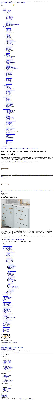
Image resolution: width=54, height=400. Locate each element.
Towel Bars (8, 93)
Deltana (7, 115)
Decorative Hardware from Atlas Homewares (14, 239)
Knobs (7, 13)
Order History (6, 376)
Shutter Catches (9, 72)
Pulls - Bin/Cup (9, 18)
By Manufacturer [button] (6, 109)
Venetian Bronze (11, 288)
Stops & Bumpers (9, 51)
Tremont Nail (8, 144)
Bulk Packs (8, 29)
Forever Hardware (9, 117)
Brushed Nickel (11, 265)
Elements (8, 116)
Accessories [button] (5, 97)
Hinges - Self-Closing (10, 44)
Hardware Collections (10, 252)
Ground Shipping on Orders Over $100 (10, 2)
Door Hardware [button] (6, 55)
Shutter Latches (9, 76)
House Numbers (9, 104)
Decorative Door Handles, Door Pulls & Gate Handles (12, 347)
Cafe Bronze (11, 267)
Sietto (7, 141)
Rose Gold (10, 283)
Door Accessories (9, 59)
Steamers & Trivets (10, 106)
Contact (4, 390)
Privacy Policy (6, 389)
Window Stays (9, 84)
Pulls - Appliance (9, 16)
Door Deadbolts (9, 60)
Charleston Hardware (7, 297)
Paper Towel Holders (10, 90)
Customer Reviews (7, 370)
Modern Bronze (11, 277)
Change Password (7, 379)
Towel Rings (8, 94)
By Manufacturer (6, 366)
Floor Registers (9, 100)
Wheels (7, 54)
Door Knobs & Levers (10, 62)
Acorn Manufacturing (10, 110)
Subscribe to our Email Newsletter (8, 349)
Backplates (8, 11)
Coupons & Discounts (7, 368)
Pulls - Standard (9, 292)
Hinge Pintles (8, 38)
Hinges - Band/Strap (10, 40)
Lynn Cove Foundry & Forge (12, 131)
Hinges (7, 12)
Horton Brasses (9, 122)
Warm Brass (11, 291)
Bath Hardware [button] (6, 85)
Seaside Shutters (9, 140)
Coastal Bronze (9, 113)
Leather (10, 272)
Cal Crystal (5, 296)
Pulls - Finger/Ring (10, 20)
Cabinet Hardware (7, 360)
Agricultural (8, 28)
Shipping (5, 387)
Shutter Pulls (8, 79)
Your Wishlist (6, 377)
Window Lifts (9, 82)
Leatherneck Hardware (10, 128)
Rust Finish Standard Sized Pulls (19, 161)
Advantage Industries (7, 247)
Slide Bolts (8, 53)
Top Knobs (8, 143)
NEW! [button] (4, 9)
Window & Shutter (7, 362)
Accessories (5, 365)
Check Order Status (7, 375)
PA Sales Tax (6, 391)
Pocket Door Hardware (10, 67)
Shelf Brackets (9, 105)
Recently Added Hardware (6, 348)
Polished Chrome (12, 280)
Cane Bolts (8, 31)
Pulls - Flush (8, 22)
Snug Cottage (8, 142)
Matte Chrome (11, 274)
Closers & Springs (9, 32)
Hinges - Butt (8, 43)
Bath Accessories (9, 249)
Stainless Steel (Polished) (13, 287)
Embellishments (9, 66)
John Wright (8, 126)
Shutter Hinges (9, 74)
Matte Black (11, 273)
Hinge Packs (8, 37)
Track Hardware (9, 25)
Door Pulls (8, 65)
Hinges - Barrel (9, 42)
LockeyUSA (8, 130)
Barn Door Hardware (10, 56)
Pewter (9, 278)
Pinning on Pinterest (7, 385)
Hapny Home (8, 119)
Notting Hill (8, 135)
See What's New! (6, 369)
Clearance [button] (5, 146)
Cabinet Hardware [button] (7, 10)
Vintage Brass (11, 290)
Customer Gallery (4, 344)
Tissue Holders (9, 92)
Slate (9, 285)
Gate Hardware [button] (6, 26)
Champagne (10, 268)
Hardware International (10, 121)
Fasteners (8, 98)
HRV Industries (9, 123)
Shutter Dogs (8, 73)
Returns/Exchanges (7, 381)
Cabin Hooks (8, 30)
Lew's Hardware (9, 129)
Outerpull (8, 136)
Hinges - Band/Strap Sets (11, 41)
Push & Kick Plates (10, 63)
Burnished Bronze (12, 266)
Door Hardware (6, 359)
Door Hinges (8, 61)
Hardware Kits (9, 36)
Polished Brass (11, 279)
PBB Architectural (9, 137)
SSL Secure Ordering (7, 388)
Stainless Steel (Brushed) (13, 286)
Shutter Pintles (9, 78)
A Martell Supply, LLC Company (27, 398)
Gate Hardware (6, 363)
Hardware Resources (7, 306)
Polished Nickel (11, 281)
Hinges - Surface (9, 45)
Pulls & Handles (9, 49)
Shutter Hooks (9, 75)
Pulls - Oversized (9, 261)
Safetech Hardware (7, 325)
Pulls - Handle (9, 23)
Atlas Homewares (9, 111)
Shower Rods (8, 91)
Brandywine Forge (7, 293)
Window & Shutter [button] (7, 69)
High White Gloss (12, 271)
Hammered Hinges (10, 118)
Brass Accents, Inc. (10, 112)
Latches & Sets (9, 47)
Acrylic (10, 262)
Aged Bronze (11, 263)
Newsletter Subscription (8, 380)
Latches (7, 14)
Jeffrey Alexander (9, 125)
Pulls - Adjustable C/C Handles (12, 24)
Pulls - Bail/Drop (9, 17)
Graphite (10, 269)
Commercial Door (9, 57)
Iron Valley (8, 124)
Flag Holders (8, 99)
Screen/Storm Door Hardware (12, 68)
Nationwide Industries (10, 134)
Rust (9, 284)
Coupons (23, 2)
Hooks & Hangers (9, 88)
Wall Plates (8, 107)
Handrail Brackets (9, 101)
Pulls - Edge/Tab (9, 19)
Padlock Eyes (8, 48)
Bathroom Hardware (7, 361)
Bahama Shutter (9, 70)
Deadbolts (8, 35)
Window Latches (9, 81)
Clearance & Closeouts (8, 367)
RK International (9, 138)
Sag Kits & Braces (10, 50)
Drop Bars (8, 34)
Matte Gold (10, 275)
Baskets (7, 86)
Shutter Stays (8, 80)
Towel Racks (8, 95)
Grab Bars (8, 87)
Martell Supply (9, 132)
